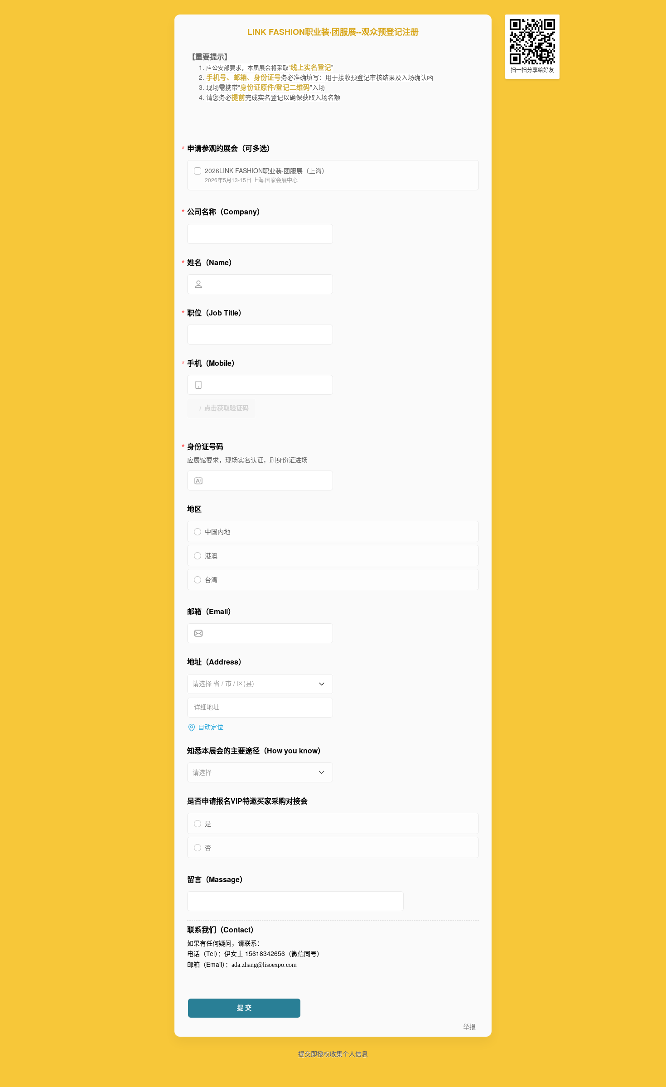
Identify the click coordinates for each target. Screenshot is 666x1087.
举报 (469, 1027)
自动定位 (210, 727)
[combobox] (257, 684)
